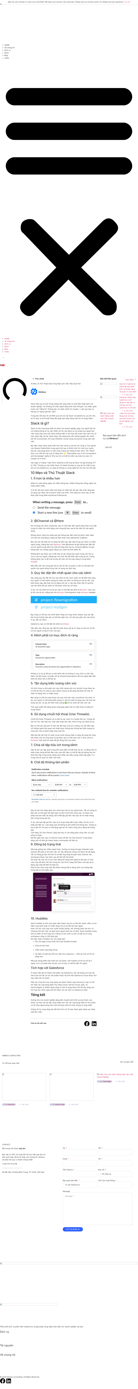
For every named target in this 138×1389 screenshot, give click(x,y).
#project (83, 590)
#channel (34, 740)
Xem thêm (130, 380)
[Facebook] (87, 1023)
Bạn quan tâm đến (70, 1180)
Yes (125, 2)
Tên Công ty (68, 1170)
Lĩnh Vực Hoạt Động (106, 1180)
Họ (64, 1148)
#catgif (34, 562)
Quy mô (101, 1170)
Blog (6, 55)
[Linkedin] (94, 1023)
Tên (100, 1148)
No (129, 2)
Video (6, 58)
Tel (99, 1159)
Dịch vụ (7, 50)
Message (66, 1191)
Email (65, 1159)
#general (57, 544)
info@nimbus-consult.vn (12, 1168)
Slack (6, 53)
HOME (6, 45)
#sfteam (65, 624)
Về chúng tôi (9, 47)
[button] (69, 198)
